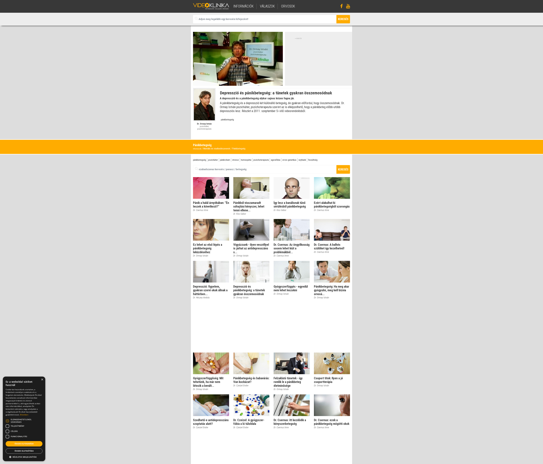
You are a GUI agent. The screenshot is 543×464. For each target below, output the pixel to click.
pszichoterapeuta (261, 160)
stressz (235, 160)
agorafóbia (275, 160)
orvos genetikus (289, 160)
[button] (24, 457)
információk (243, 6)
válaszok (267, 6)
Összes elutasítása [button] (24, 451)
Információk (197, 149)
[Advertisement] (318, 59)
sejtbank (302, 160)
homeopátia (246, 160)
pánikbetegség (227, 119)
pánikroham (225, 160)
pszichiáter (213, 160)
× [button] (42, 380)
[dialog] (24, 419)
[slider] (238, 83)
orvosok (288, 6)
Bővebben (24, 414)
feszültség (312, 160)
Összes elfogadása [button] (24, 443)
